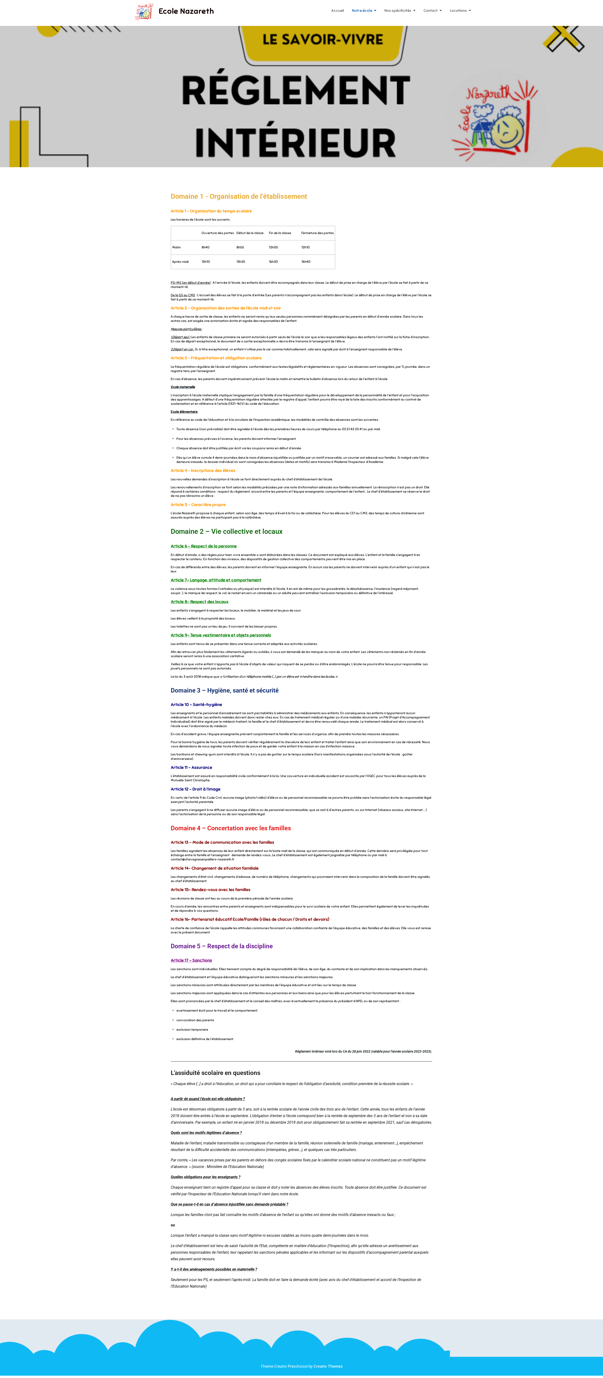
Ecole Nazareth (186, 11)
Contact (431, 10)
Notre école (362, 10)
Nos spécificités (397, 10)
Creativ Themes (328, 1366)
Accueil (337, 10)
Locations (458, 10)
